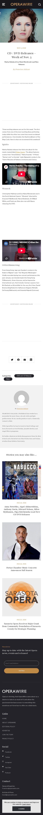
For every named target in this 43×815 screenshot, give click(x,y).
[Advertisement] (21, 102)
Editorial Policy (8, 726)
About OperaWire (9, 722)
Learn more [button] (26, 804)
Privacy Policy (8, 738)
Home (4, 718)
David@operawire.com (9, 795)
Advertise (6, 730)
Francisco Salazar (22, 69)
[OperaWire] (21, 4)
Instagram (8, 762)
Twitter (7, 757)
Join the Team (7, 734)
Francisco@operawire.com (10, 788)
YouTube (8, 767)
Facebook (8, 752)
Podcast (7, 773)
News (8, 379)
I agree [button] (21, 809)
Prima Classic (20, 152)
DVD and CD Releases (24, 376)
